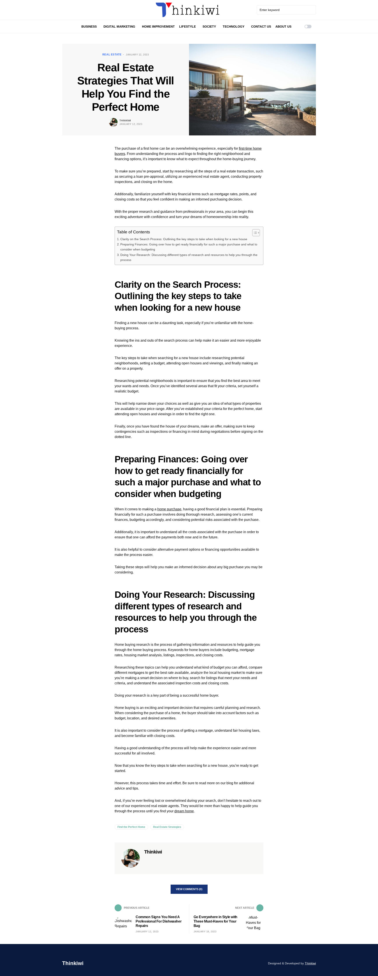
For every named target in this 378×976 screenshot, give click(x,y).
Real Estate (112, 54)
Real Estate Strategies (167, 827)
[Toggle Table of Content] (254, 232)
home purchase (169, 509)
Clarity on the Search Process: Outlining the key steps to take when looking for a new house (183, 239)
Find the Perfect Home (131, 827)
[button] (308, 26)
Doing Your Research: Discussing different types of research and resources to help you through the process (188, 257)
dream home (184, 811)
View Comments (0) (189, 889)
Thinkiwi (125, 120)
